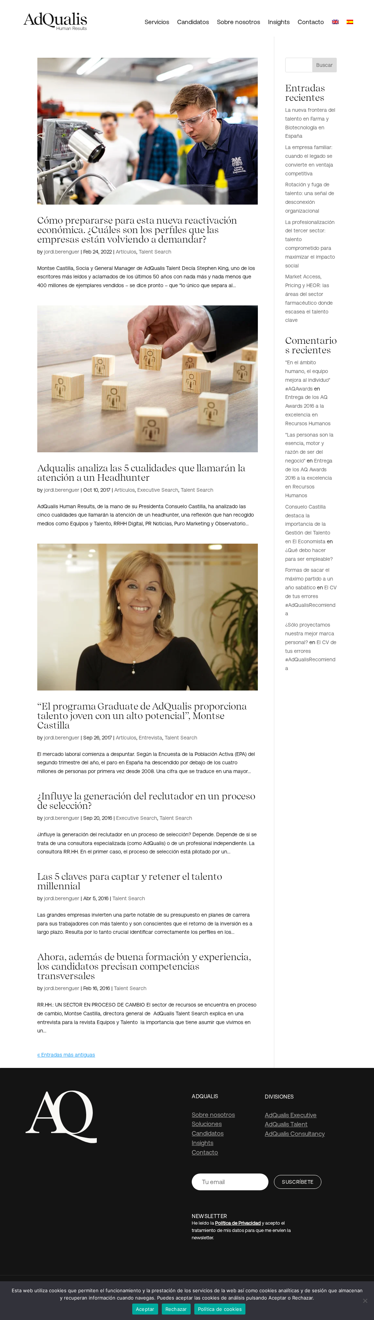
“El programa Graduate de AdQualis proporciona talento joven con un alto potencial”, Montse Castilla (142, 715)
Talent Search (155, 252)
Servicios (157, 22)
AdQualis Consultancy (295, 1133)
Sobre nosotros (238, 22)
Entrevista (150, 738)
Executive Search (157, 490)
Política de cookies (220, 1309)
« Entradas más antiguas (66, 1055)
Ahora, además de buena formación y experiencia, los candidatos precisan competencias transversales (144, 966)
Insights (279, 22)
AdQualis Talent (286, 1124)
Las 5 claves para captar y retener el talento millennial (129, 881)
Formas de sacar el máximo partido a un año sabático (309, 578)
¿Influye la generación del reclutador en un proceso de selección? (146, 800)
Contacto (311, 22)
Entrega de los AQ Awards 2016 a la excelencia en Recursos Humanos (308, 478)
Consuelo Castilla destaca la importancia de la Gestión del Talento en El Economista (307, 524)
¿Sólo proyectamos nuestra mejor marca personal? (309, 633)
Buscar (324, 65)
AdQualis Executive (291, 1115)
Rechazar (176, 1309)
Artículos (126, 252)
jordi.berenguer (61, 252)
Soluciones (207, 1123)
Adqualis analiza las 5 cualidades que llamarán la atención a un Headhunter (141, 472)
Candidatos (193, 22)
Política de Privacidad (238, 1223)
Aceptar (145, 1309)
